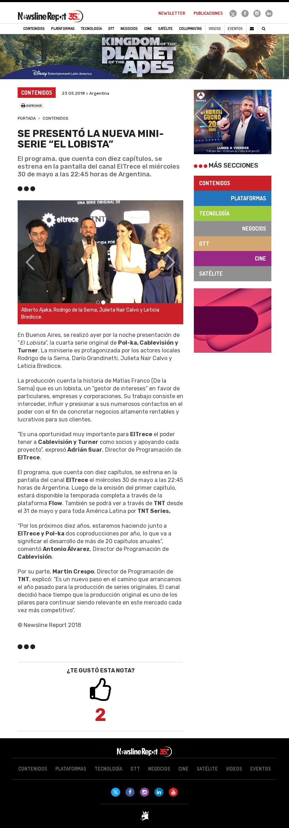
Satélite (211, 273)
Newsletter (171, 13)
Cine (260, 258)
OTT (204, 243)
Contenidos (55, 118)
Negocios (254, 228)
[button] (30, 262)
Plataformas (248, 198)
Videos (215, 28)
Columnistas (190, 28)
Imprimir (33, 106)
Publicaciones (208, 13)
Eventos (235, 28)
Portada (27, 118)
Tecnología (214, 213)
